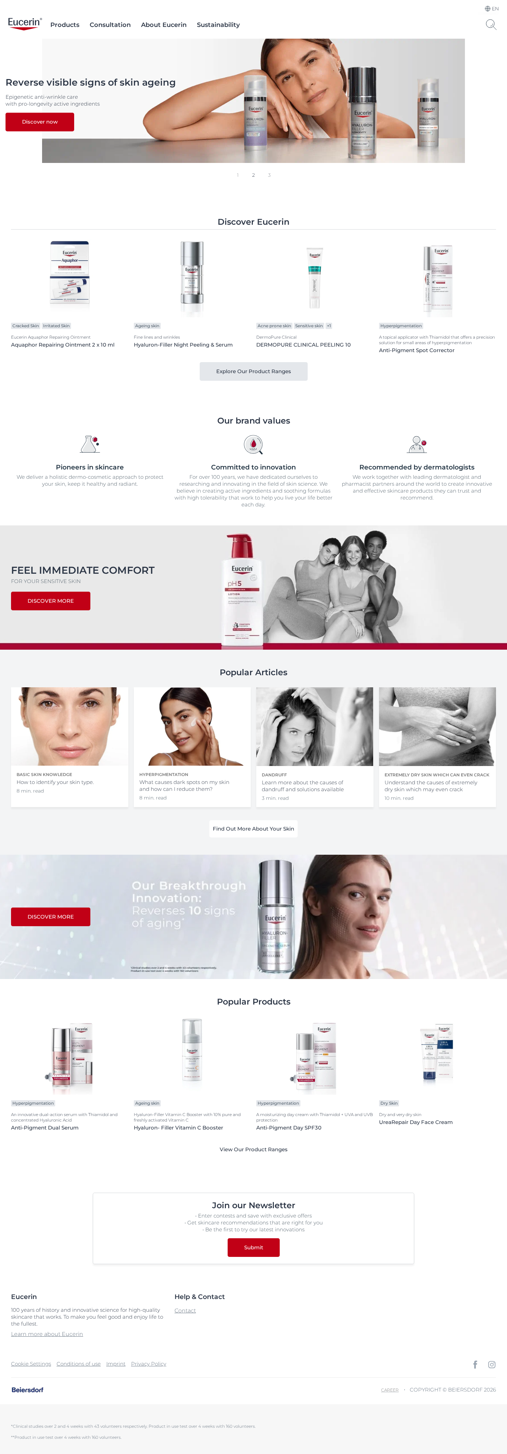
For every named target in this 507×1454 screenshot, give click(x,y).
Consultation (110, 25)
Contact (185, 1310)
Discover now (40, 122)
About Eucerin (164, 25)
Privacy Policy (148, 1363)
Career (390, 1390)
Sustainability (218, 25)
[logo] (25, 25)
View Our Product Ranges (254, 1149)
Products (64, 25)
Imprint (116, 1363)
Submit (253, 1247)
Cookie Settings (31, 1363)
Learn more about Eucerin (47, 1334)
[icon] (475, 1364)
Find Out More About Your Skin (253, 828)
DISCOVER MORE (51, 601)
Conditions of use (79, 1363)
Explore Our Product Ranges (253, 371)
